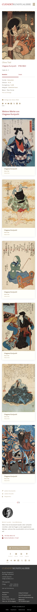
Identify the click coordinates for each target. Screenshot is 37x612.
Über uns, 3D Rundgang (9, 601)
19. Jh (9, 82)
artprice (16, 556)
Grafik (12, 85)
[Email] (8, 103)
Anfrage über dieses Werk (11, 100)
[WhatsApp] (2, 103)
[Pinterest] (19, 103)
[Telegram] (5, 103)
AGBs (7, 609)
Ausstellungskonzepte (25, 595)
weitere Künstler (9, 494)
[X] (14, 103)
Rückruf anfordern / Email (11, 538)
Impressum (13, 609)
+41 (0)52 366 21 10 (9, 535)
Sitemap (29, 609)
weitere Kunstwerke (9, 491)
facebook (10, 556)
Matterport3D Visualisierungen (24, 600)
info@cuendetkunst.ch (8, 578)
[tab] (10, 74)
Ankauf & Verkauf (23, 593)
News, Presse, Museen (8, 599)
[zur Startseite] (16, 4)
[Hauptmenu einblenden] (34, 4)
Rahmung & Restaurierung (26, 597)
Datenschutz (21, 609)
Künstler (4, 594)
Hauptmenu (7, 496)
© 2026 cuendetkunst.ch (18, 606)
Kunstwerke (5, 597)
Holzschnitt (10, 80)
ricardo (21, 556)
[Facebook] (11, 103)
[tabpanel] (18, 86)
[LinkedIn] (17, 103)
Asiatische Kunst (13, 87)
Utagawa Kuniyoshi (10, 66)
